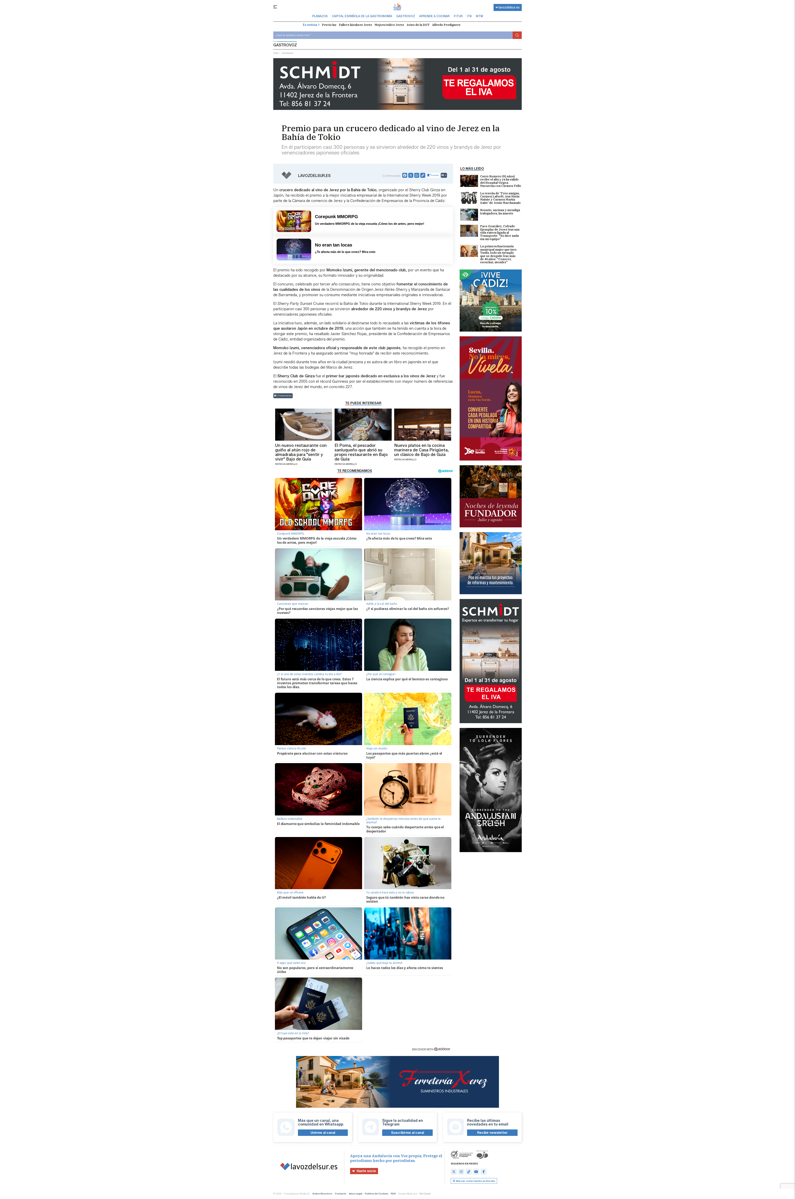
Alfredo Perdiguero (446, 24)
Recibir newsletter (492, 1133)
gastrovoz (287, 52)
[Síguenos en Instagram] (461, 1172)
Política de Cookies (376, 1193)
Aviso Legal (355, 1193)
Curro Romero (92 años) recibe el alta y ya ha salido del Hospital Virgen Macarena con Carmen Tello (500, 181)
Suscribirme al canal (407, 1133)
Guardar (435, 175)
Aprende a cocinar (434, 16)
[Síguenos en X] (454, 1172)
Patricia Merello (286, 463)
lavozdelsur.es (509, 7)
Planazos (320, 16)
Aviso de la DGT (418, 24)
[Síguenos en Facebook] (484, 1172)
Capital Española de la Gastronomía (362, 16)
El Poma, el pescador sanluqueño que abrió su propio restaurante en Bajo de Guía (361, 452)
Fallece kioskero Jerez (355, 24)
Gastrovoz (405, 16)
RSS (393, 1193)
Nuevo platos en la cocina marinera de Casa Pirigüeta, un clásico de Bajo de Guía (421, 450)
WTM (479, 16)
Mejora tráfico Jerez (389, 24)
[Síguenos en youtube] (476, 1172)
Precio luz (329, 24)
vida (275, 52)
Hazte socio (366, 1171)
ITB (469, 16)
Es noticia (310, 25)
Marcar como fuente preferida (475, 1180)
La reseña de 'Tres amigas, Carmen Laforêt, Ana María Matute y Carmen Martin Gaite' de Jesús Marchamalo (500, 198)
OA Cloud (424, 1193)
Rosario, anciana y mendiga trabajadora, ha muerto (500, 212)
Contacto (340, 1193)
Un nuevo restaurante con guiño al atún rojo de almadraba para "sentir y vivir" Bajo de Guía (301, 452)
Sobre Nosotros (322, 1193)
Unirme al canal (323, 1133)
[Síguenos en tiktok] (469, 1172)
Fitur (458, 16)
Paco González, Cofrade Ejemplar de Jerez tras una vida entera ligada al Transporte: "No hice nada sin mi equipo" (499, 233)
